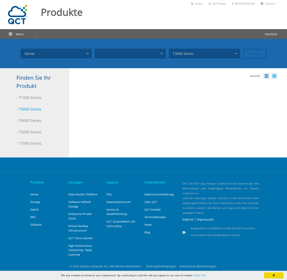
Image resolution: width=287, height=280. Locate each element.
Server (34, 194)
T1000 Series (30, 97)
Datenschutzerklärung (159, 194)
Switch (34, 209)
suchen (199, 3)
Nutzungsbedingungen (161, 266)
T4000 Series (30, 120)
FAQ (109, 194)
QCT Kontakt (219, 3)
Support (112, 182)
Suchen (255, 54)
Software (36, 224)
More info (200, 275)
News (148, 224)
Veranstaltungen (155, 217)
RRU (33, 217)
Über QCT (150, 202)
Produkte (37, 182)
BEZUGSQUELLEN (245, 3)
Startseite (271, 34)
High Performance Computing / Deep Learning (80, 250)
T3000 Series (30, 109)
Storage (35, 202)
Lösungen (75, 182)
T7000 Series (30, 143)
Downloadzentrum (118, 202)
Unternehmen (154, 182)
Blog (147, 232)
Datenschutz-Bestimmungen (198, 266)
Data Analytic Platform (82, 194)
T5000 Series (30, 132)
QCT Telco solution (80, 238)
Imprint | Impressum (198, 219)
